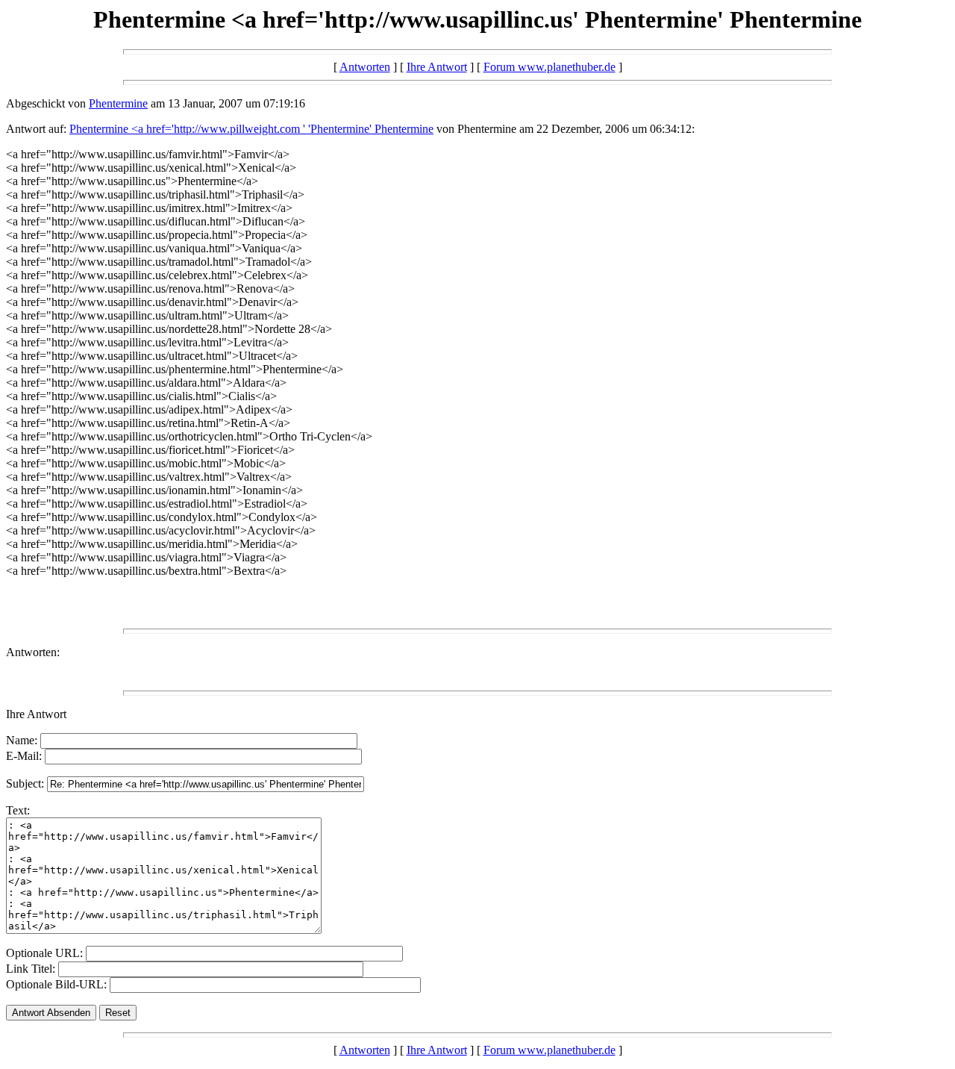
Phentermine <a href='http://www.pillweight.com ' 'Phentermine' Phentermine (251, 128)
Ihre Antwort (437, 66)
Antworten (364, 66)
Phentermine (118, 103)
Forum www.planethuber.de (549, 66)
